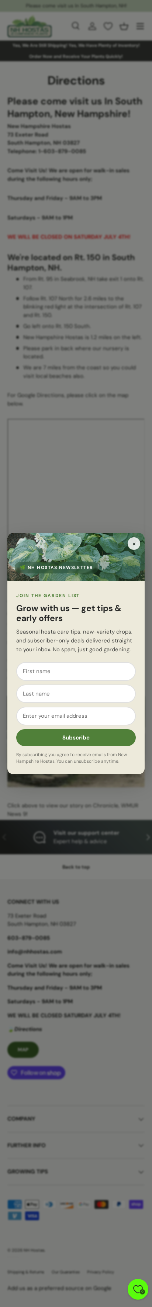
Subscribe (76, 737)
